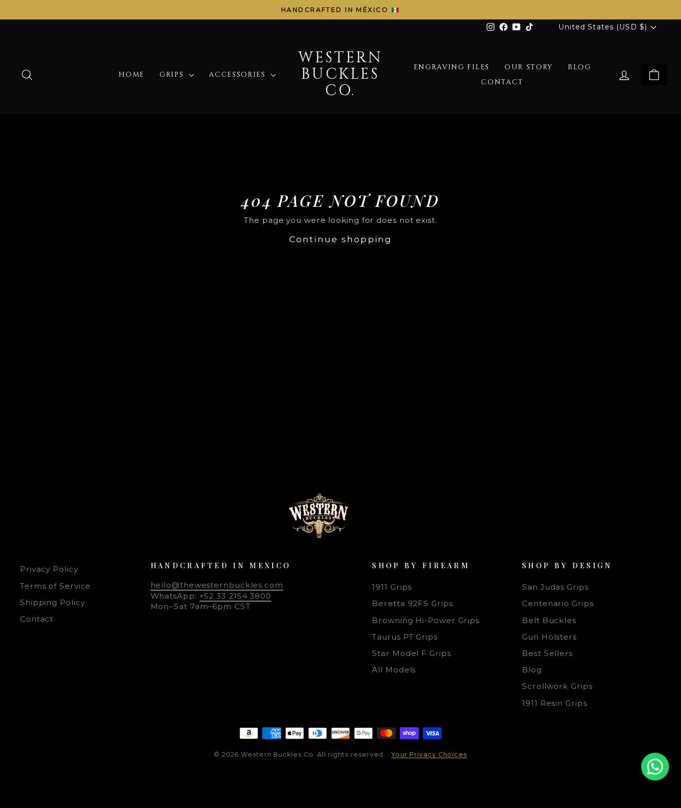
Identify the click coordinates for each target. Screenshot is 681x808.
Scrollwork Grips (557, 686)
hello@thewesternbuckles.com (217, 585)
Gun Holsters (549, 637)
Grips (173, 74)
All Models (394, 669)
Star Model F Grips (411, 653)
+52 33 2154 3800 (235, 596)
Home (132, 74)
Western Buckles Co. (340, 74)
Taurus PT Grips (405, 637)
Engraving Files (452, 67)
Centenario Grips (557, 603)
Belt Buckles (549, 620)
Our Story (529, 67)
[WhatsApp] (655, 767)
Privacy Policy (49, 569)
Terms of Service (55, 586)
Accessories (238, 74)
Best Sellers (547, 653)
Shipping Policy (52, 602)
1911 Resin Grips (554, 703)
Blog (579, 67)
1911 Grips (392, 587)
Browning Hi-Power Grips (426, 620)
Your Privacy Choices (429, 754)
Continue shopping (340, 239)
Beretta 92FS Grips (412, 603)
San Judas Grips (555, 587)
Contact (502, 82)
